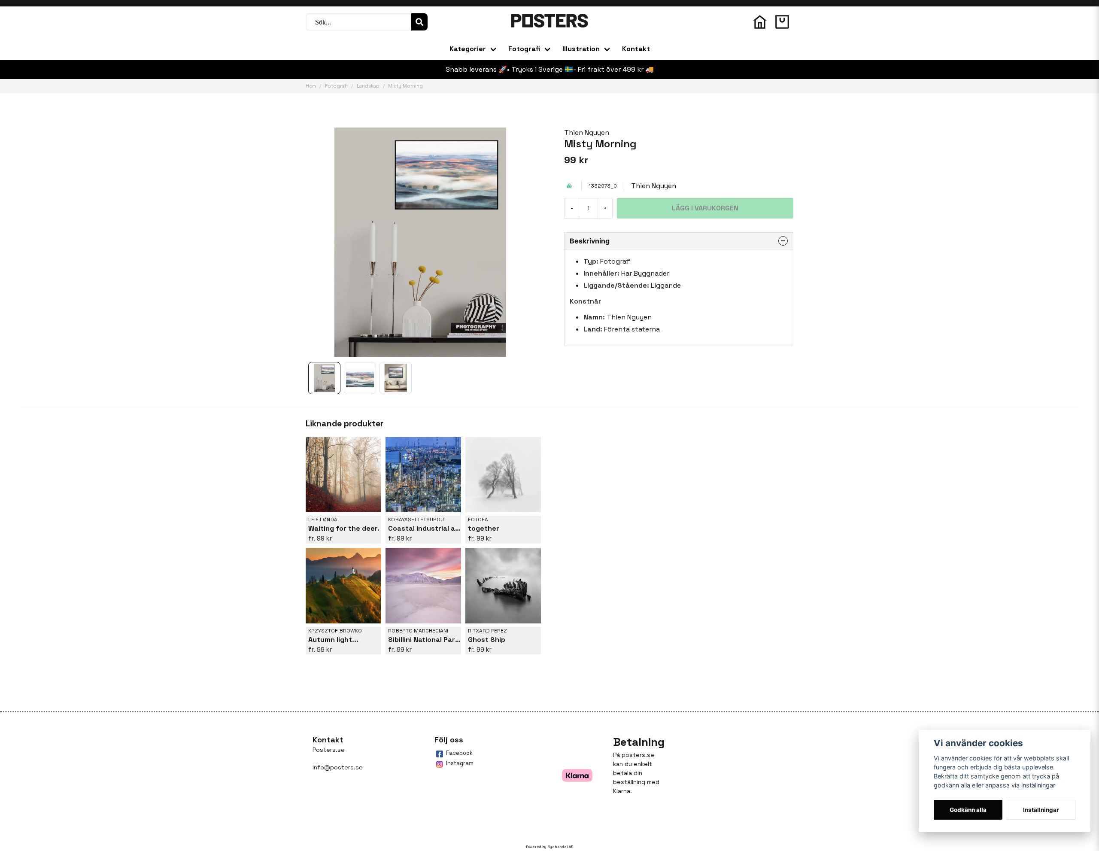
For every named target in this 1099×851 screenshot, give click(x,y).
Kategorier (467, 48)
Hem (311, 86)
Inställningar (1041, 809)
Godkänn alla (968, 809)
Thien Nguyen (586, 132)
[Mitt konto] (760, 21)
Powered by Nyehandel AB (549, 847)
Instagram (460, 763)
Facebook (459, 753)
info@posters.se (338, 767)
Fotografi (524, 48)
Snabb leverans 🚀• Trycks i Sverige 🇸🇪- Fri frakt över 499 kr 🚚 (550, 69)
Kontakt (636, 48)
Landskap (368, 86)
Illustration (581, 48)
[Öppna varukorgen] (782, 21)
